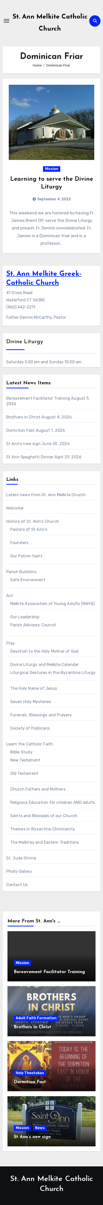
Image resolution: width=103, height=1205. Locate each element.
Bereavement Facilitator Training (38, 398)
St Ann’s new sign (23, 443)
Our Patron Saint (26, 556)
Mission (51, 169)
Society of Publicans (30, 728)
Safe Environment (27, 579)
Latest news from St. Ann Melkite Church (46, 494)
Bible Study (21, 752)
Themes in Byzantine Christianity (42, 829)
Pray (10, 643)
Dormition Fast (20, 430)
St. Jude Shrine (21, 858)
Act (9, 595)
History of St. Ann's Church (32, 521)
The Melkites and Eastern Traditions (44, 842)
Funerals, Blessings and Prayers (41, 715)
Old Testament (24, 773)
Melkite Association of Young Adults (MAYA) (52, 603)
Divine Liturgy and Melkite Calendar (44, 664)
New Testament (25, 760)
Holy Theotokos (30, 1073)
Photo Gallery (19, 871)
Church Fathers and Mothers (38, 789)
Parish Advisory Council (33, 625)
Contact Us (17, 884)
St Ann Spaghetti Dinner (30, 457)
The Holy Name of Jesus (33, 688)
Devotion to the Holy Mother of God (44, 651)
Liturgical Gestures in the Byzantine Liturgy (53, 672)
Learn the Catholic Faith (29, 744)
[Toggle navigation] (6, 21)
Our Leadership (25, 617)
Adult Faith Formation (36, 1018)
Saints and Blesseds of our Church (44, 815)
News (40, 1128)
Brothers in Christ (23, 417)
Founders (19, 542)
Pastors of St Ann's (29, 529)
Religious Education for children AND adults (52, 802)
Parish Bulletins (21, 571)
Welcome (14, 508)
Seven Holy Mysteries (30, 701)
